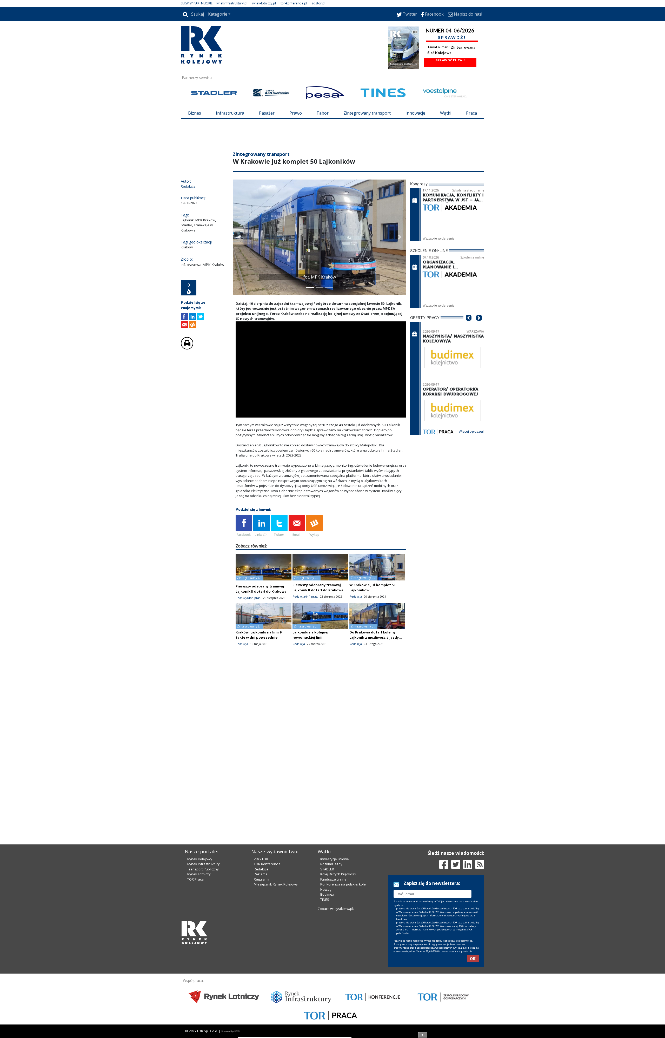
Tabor (322, 113)
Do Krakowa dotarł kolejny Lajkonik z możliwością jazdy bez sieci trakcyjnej (374, 668)
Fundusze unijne (333, 967)
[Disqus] (321, 773)
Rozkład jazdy (331, 952)
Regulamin (262, 967)
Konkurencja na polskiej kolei (343, 972)
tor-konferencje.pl (294, 3)
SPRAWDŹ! (452, 37)
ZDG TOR (261, 947)
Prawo (295, 113)
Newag (325, 977)
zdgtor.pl (318, 3)
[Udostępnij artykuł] (192, 347)
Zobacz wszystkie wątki (336, 997)
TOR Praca (195, 967)
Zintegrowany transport (367, 113)
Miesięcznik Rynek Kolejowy (276, 972)
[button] (239, 268)
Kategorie (217, 14)
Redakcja (261, 957)
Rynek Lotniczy (199, 962)
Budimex (327, 982)
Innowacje (415, 113)
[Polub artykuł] (184, 347)
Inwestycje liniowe (334, 947)
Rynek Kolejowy (199, 947)
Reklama (261, 962)
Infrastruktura (230, 113)
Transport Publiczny (203, 957)
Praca (471, 113)
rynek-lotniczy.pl (264, 3)
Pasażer (267, 113)
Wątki (445, 113)
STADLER (327, 957)
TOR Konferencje (267, 952)
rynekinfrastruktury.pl (231, 3)
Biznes (194, 113)
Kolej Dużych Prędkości (338, 962)
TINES (324, 988)
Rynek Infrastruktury (203, 952)
